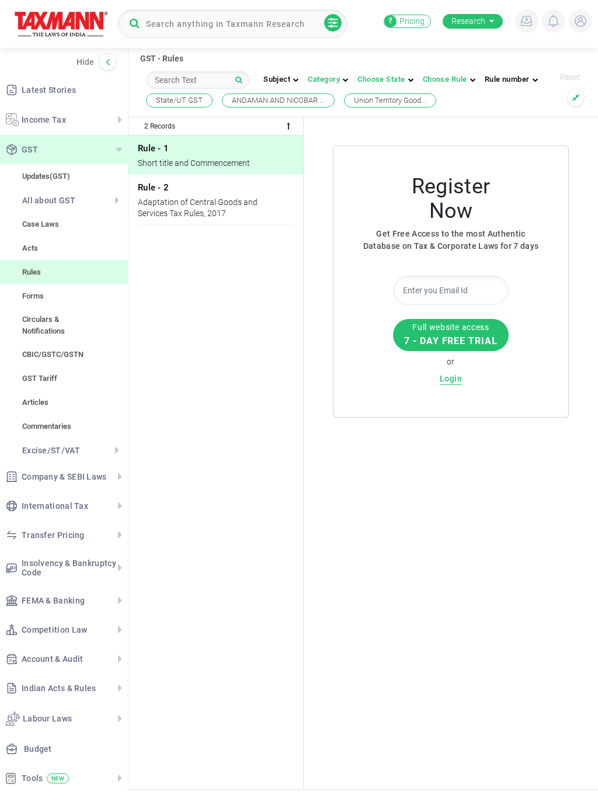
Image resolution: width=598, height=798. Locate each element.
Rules (31, 272)
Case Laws (40, 224)
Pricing (406, 21)
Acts (30, 248)
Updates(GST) (46, 176)
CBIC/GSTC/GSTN (53, 354)
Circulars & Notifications (43, 325)
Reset (570, 77)
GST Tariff (39, 378)
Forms (33, 296)
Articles (35, 402)
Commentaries (46, 426)
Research (468, 21)
